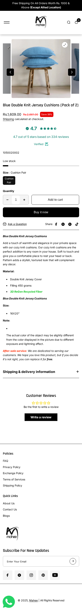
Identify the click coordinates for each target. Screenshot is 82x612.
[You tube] (55, 575)
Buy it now (41, 212)
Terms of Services (14, 479)
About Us (8, 503)
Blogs (6, 515)
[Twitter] (63, 224)
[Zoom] (8, 48)
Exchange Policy (13, 473)
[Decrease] (7, 199)
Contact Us (10, 509)
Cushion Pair (9, 180)
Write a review (41, 417)
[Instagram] (70, 224)
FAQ (5, 460)
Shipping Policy (12, 485)
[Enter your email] (73, 561)
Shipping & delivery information (29, 372)
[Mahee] (41, 22)
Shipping (8, 119)
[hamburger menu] (6, 22)
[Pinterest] (77, 224)
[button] (10, 72)
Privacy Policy (11, 467)
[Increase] (24, 199)
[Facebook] (56, 224)
